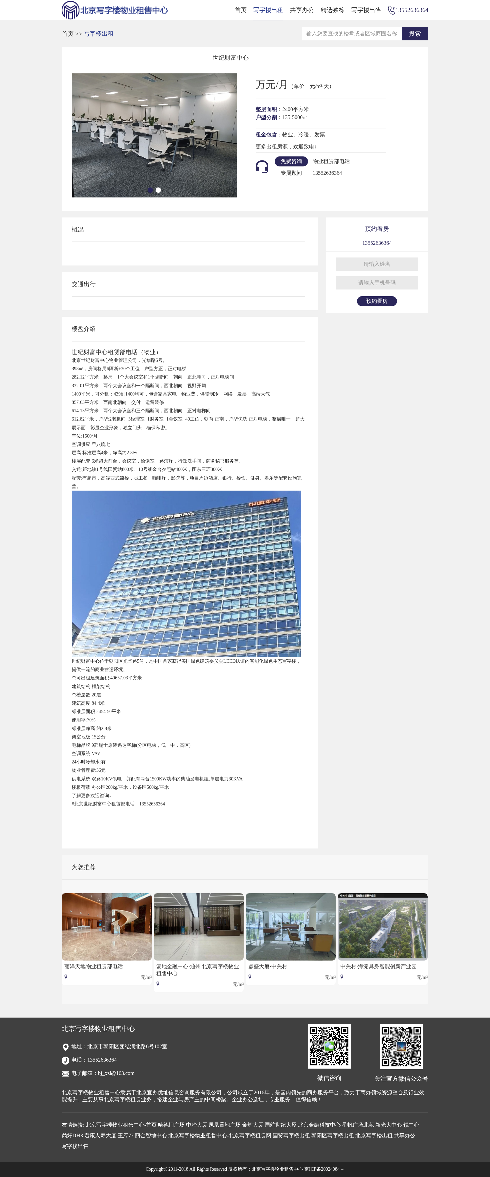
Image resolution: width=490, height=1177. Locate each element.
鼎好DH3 (72, 1135)
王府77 (126, 1135)
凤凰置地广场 (225, 1125)
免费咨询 (291, 161)
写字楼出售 (366, 10)
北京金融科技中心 (319, 1125)
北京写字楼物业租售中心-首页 (121, 1125)
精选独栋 (333, 10)
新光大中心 (388, 1125)
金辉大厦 (252, 1125)
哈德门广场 (171, 1125)
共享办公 (302, 10)
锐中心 (411, 1125)
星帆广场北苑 (358, 1125)
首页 (241, 10)
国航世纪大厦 (281, 1125)
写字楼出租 (268, 10)
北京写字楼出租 (374, 1135)
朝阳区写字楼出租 (332, 1135)
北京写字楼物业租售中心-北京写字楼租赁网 (219, 1135)
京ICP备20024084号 (324, 1169)
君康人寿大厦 (100, 1135)
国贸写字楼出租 (291, 1135)
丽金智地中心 (151, 1135)
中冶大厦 (196, 1125)
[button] (150, 190)
